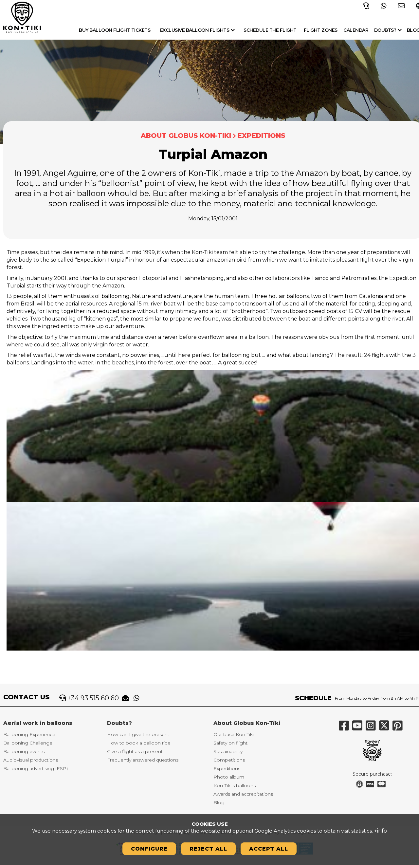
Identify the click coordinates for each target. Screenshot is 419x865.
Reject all (208, 849)
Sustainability (228, 751)
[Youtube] (359, 728)
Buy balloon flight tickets (114, 30)
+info (380, 831)
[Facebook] (345, 728)
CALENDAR (355, 30)
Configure (149, 849)
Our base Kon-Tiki (233, 734)
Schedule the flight (270, 30)
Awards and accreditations (243, 794)
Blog (219, 802)
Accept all (268, 849)
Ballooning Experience (29, 734)
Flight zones (320, 30)
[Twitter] (385, 728)
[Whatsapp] (384, 5)
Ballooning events (24, 751)
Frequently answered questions (142, 760)
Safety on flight (230, 743)
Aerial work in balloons (37, 723)
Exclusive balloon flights (194, 30)
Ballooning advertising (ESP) (35, 768)
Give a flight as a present (135, 751)
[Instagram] (372, 728)
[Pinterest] (399, 728)
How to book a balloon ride (139, 743)
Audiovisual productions (30, 760)
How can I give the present (138, 734)
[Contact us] (401, 5)
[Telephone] (366, 5)
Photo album (228, 777)
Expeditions (261, 135)
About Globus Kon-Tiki (186, 135)
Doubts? (385, 30)
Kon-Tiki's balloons (234, 785)
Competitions (229, 760)
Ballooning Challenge (27, 743)
